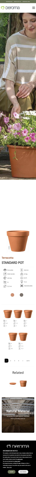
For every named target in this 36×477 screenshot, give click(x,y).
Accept (11, 471)
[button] (18, 241)
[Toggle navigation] (33, 8)
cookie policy (20, 459)
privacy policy (17, 461)
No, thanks (23, 471)
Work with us (17, 1)
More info (9, 467)
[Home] (11, 7)
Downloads (9, 1)
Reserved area (26, 1)
